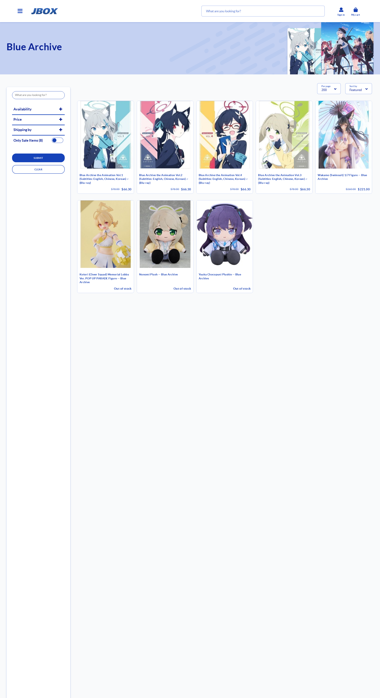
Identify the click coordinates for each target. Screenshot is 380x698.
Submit (38, 158)
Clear (38, 169)
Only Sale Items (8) (28, 140)
